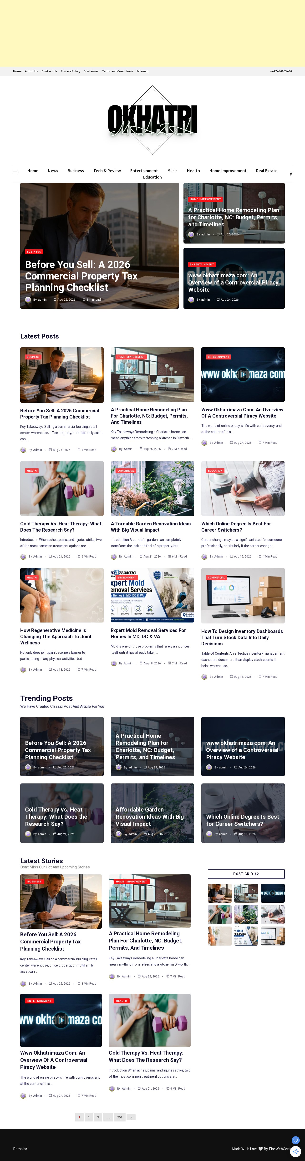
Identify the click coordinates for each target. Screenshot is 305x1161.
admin (42, 299)
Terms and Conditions (117, 71)
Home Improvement (228, 170)
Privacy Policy (70, 71)
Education (152, 177)
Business (76, 170)
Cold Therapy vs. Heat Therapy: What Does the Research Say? (56, 816)
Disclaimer (91, 71)
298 (119, 1117)
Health (193, 170)
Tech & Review (107, 170)
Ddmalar (20, 1148)
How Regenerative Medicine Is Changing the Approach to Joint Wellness (56, 637)
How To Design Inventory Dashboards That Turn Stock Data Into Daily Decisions (242, 637)
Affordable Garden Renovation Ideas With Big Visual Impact (150, 816)
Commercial (125, 470)
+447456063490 (281, 71)
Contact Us (49, 71)
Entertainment (144, 170)
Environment (126, 577)
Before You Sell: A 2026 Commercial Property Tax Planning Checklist (81, 276)
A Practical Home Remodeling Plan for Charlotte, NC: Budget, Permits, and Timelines (233, 217)
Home (17, 71)
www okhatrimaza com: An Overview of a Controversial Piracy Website (233, 282)
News (53, 170)
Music (173, 170)
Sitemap (142, 71)
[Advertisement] (143, 33)
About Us (31, 71)
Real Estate (267, 170)
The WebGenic (280, 1148)
